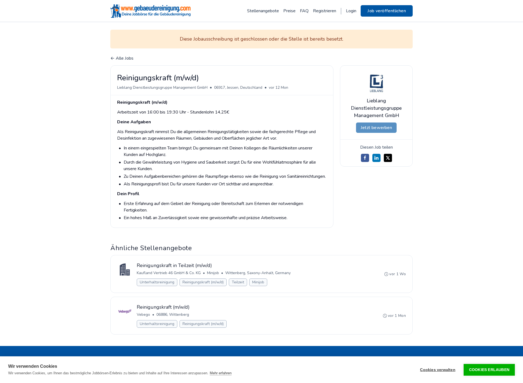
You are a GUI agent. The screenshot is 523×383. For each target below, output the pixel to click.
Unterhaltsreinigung (157, 282)
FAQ (304, 11)
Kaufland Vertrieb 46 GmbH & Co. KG (169, 272)
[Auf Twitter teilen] (388, 158)
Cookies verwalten (437, 370)
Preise (289, 11)
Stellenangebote (263, 11)
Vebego (143, 314)
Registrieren (324, 11)
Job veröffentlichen (386, 11)
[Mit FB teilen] (365, 158)
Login (351, 11)
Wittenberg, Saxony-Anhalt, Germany (258, 272)
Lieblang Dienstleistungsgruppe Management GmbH (162, 87)
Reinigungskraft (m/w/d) (203, 282)
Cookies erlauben (489, 370)
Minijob (213, 272)
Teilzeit (238, 282)
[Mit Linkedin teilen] (376, 158)
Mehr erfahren (221, 373)
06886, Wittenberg (172, 314)
